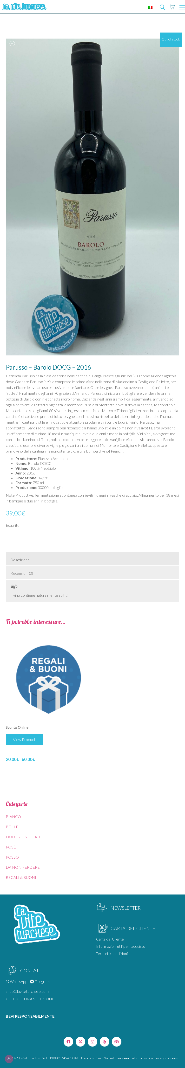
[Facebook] (68, 1042)
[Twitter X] (80, 1042)
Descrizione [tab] (20, 560)
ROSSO (12, 857)
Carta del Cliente (110, 939)
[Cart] (172, 7)
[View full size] (12, 43)
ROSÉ (11, 847)
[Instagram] (92, 1042)
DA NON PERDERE (23, 867)
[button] (182, 7)
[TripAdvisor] (116, 1042)
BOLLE (12, 826)
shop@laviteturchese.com (27, 991)
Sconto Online (17, 727)
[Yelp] (104, 1042)
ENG (126, 1058)
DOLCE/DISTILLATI (23, 836)
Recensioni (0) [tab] (22, 573)
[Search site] (162, 8)
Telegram (42, 981)
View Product (24, 739)
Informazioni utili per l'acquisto (120, 946)
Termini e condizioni (112, 953)
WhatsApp (18, 981)
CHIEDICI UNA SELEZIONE (30, 998)
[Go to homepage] (24, 7)
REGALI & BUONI (21, 877)
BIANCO (13, 816)
